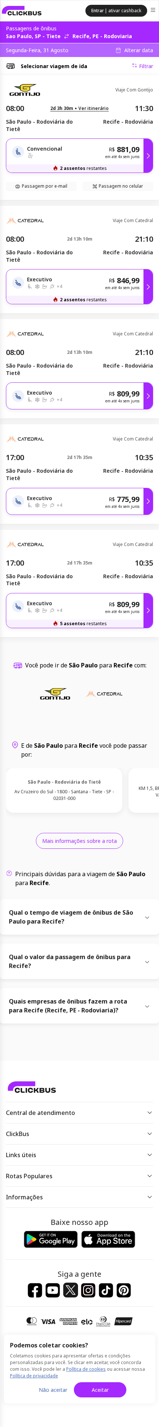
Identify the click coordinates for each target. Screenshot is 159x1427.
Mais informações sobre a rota (79, 840)
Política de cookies (86, 1369)
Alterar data (138, 50)
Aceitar (100, 1389)
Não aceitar (53, 1389)
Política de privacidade (34, 1376)
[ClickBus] (22, 10)
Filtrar (146, 66)
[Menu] (153, 11)
